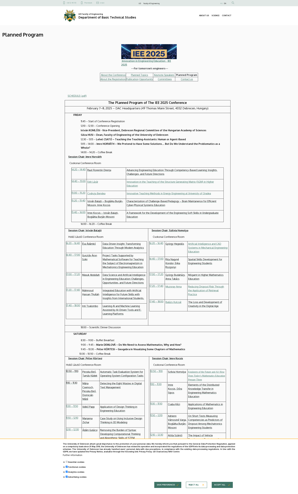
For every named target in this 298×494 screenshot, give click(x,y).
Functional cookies (77, 467)
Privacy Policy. (145, 451)
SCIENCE (215, 15)
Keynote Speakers (164, 75)
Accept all (219, 485)
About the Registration (113, 79)
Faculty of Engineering (151, 3)
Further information (72, 455)
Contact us (187, 79)
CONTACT (226, 15)
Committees (165, 79)
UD (140, 3)
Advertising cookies (77, 477)
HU (221, 3)
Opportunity (146, 79)
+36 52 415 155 (71, 3)
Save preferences (166, 485)
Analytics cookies (76, 472)
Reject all (194, 485)
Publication (132, 79)
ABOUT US (204, 15)
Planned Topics (139, 75)
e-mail (102, 3)
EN (225, 3)
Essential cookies (76, 462)
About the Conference (113, 75)
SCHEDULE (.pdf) (77, 95)
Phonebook (88, 3)
